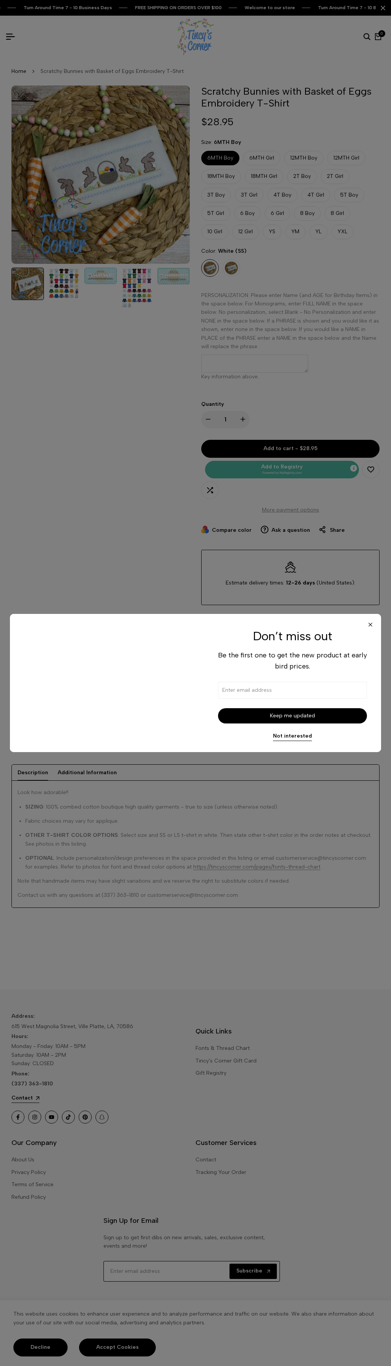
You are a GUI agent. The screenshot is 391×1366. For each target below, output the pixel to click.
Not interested (292, 736)
